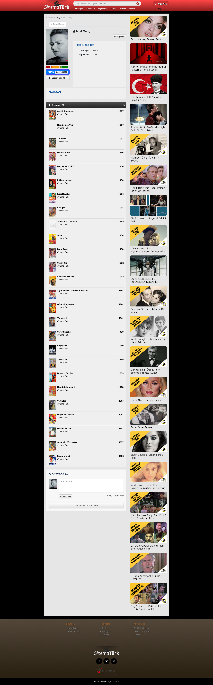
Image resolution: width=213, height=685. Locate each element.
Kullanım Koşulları (141, 631)
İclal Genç (67, 17)
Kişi (58, 17)
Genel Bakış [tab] (58, 24)
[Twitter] (106, 661)
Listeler (113, 9)
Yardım (132, 9)
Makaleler (104, 635)
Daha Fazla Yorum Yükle (86, 505)
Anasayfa (79, 9)
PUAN (57, 72)
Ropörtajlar (105, 631)
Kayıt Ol (161, 9)
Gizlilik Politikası (141, 628)
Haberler (104, 628)
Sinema (90, 9)
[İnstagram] (114, 661)
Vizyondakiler (72, 628)
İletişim (123, 9)
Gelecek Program (74, 631)
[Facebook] (99, 661)
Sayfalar (101, 9)
